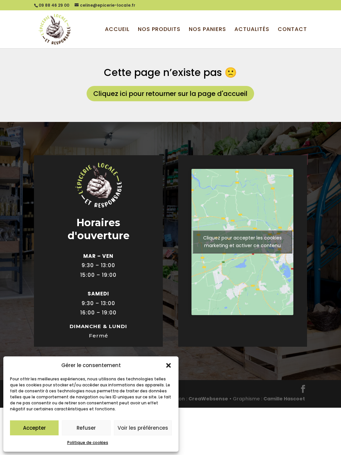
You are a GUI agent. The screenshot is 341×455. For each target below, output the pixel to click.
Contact (292, 30)
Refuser (86, 427)
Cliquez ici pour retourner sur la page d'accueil (170, 93)
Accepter (34, 427)
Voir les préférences (143, 427)
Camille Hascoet (284, 398)
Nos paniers (207, 30)
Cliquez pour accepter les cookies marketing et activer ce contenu (242, 241)
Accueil (117, 30)
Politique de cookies (87, 442)
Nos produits (159, 30)
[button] (168, 365)
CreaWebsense (208, 398)
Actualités (251, 30)
